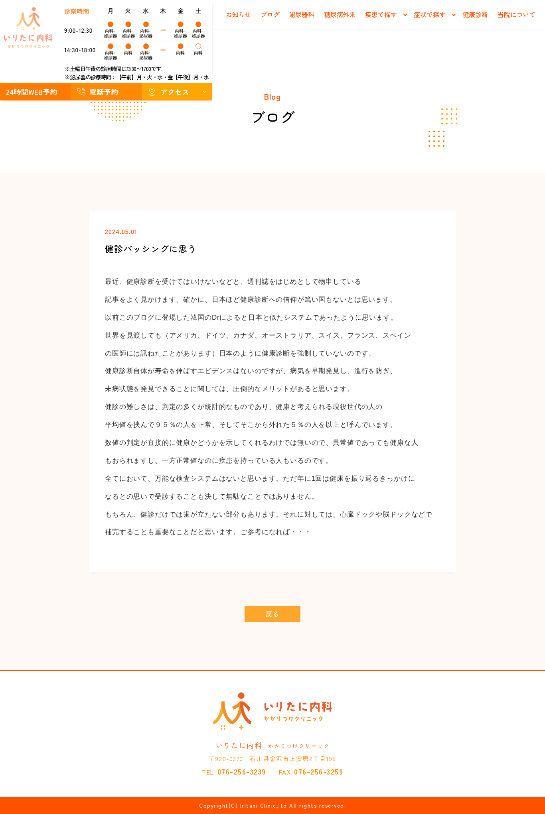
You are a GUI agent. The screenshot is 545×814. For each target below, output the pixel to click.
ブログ (270, 14)
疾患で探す (381, 14)
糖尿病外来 (339, 14)
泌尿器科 (301, 14)
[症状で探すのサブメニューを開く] (454, 15)
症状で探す (429, 14)
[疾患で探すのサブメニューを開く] (405, 15)
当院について (516, 14)
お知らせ (238, 14)
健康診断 (475, 14)
